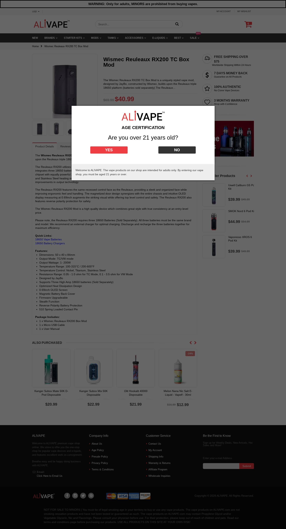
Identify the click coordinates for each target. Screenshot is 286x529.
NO (177, 150)
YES (109, 150)
